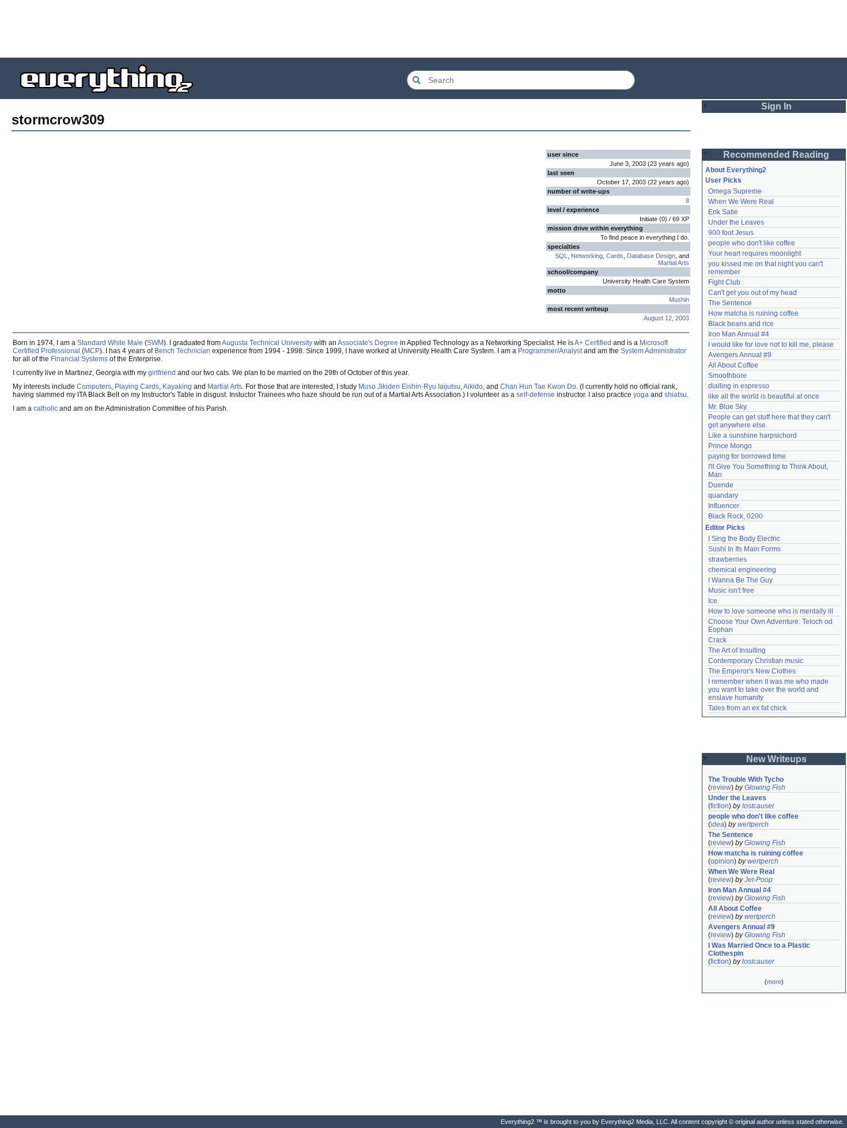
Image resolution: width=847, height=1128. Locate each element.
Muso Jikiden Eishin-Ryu (397, 387)
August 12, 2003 (666, 318)
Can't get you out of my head (752, 293)
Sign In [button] (776, 106)
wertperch (753, 824)
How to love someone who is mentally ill (770, 611)
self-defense (535, 395)
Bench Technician (182, 351)
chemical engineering (742, 570)
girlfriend (162, 373)
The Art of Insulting (737, 650)
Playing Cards (137, 387)
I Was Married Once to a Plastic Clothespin (760, 949)
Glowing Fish (764, 787)
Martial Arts (673, 262)
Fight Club (724, 282)
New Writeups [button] (776, 759)
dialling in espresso (738, 386)
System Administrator (653, 351)
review (720, 787)
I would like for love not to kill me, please (771, 344)
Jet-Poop (758, 880)
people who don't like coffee (751, 243)
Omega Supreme (735, 191)
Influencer (723, 506)
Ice (712, 601)
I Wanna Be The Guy (740, 580)
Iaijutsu (449, 387)
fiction (719, 806)
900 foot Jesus (731, 233)
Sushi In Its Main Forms (744, 549)
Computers (94, 387)
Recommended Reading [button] (776, 155)
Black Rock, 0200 (735, 516)
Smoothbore (727, 376)
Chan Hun (516, 387)
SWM (155, 343)
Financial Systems (79, 359)
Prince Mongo (730, 446)
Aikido (473, 387)
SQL (561, 255)
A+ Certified (592, 343)
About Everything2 (735, 170)
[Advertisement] (423, 29)
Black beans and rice (741, 324)
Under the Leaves (736, 222)
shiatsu (675, 395)
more (774, 981)
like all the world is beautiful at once (763, 396)
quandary (723, 495)
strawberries (727, 559)
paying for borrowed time (747, 456)
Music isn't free (731, 590)
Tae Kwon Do (555, 387)
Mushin (679, 299)
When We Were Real (741, 202)
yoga (641, 395)
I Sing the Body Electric (744, 539)
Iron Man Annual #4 (738, 334)
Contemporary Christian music (755, 661)
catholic (45, 408)
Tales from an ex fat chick (747, 708)
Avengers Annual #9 (740, 355)
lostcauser (758, 806)
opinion (722, 861)
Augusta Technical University (267, 343)
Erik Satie (723, 212)
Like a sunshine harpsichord (752, 435)
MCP (92, 351)
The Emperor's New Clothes (752, 671)
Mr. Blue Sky (727, 407)
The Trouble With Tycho (746, 779)
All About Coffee (733, 365)
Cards (614, 255)
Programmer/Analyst (550, 351)
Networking (587, 255)
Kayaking (177, 387)
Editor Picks (725, 528)
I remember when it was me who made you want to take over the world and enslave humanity (769, 689)
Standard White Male (110, 343)
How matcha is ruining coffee (753, 313)
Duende (720, 485)
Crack (717, 640)
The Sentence (730, 303)
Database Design (651, 255)
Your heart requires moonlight (754, 253)
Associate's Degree (368, 343)
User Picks (723, 180)
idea (717, 824)
